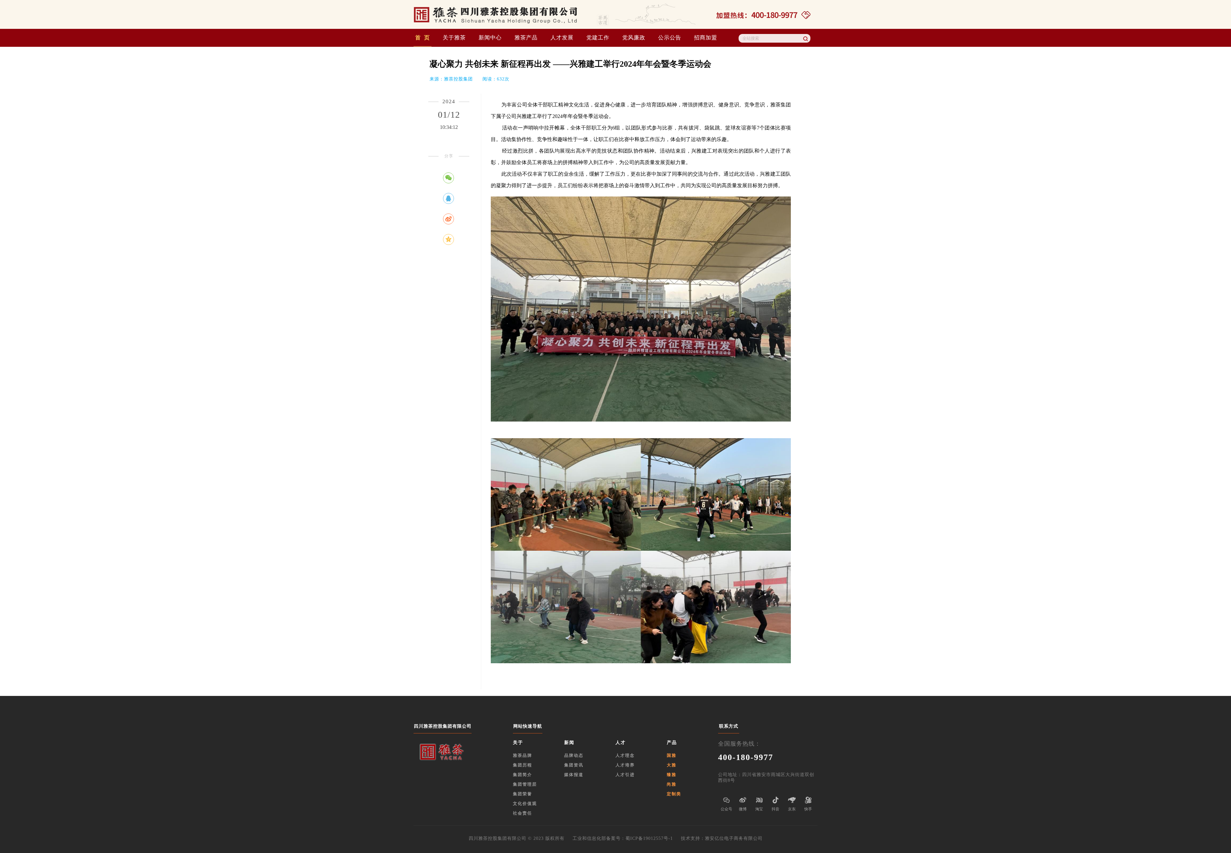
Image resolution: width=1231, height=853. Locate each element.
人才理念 (625, 755)
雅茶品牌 (522, 755)
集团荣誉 (522, 793)
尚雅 (671, 784)
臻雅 (671, 774)
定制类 (674, 793)
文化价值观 (525, 803)
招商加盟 (705, 38)
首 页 (422, 38)
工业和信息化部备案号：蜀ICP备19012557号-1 (627, 838)
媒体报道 (573, 774)
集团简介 (522, 774)
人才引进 (625, 774)
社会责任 (522, 813)
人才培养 (625, 765)
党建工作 (597, 38)
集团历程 (522, 765)
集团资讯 (573, 765)
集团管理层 (525, 784)
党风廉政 (633, 38)
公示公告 (669, 38)
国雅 (671, 755)
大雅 (671, 765)
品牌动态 (573, 755)
